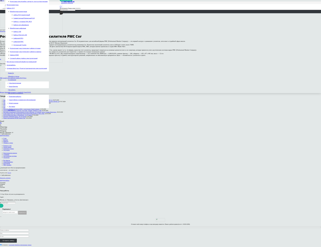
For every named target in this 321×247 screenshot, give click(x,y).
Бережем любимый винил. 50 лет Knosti (14, 116)
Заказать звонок (5, 178)
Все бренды (6, 160)
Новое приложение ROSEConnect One (14, 118)
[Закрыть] (0, 216)
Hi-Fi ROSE (6, 163)
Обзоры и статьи (8, 143)
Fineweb (9, 172)
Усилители (6, 157)
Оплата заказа (7, 147)
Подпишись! (6, 209)
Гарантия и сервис (8, 148)
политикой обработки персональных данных (20, 245)
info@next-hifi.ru (4, 135)
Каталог (5, 140)
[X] (1, 123)
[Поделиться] (0, 59)
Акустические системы (10, 156)
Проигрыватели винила (10, 153)
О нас (5, 138)
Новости (5, 141)
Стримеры (6, 154)
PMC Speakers (7, 165)
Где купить (6, 150)
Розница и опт (7, 145)
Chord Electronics (8, 162)
